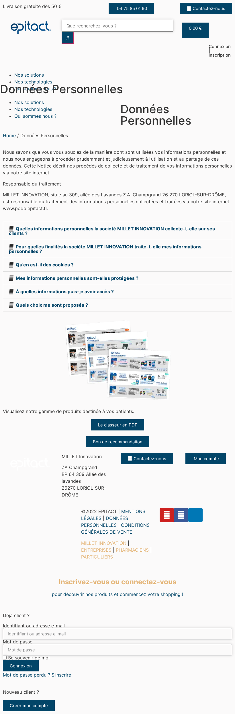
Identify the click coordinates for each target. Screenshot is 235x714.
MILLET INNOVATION (103, 543)
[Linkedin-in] (195, 515)
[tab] (117, 231)
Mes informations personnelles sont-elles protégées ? (77, 278)
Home (9, 135)
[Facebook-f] (181, 515)
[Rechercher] (68, 38)
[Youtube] (167, 515)
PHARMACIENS (132, 550)
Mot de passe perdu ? (26, 675)
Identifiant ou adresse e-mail (34, 625)
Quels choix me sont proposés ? (52, 305)
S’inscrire (61, 675)
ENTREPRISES (96, 550)
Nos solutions (29, 75)
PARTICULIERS (97, 557)
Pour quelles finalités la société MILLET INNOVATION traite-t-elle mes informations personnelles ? (105, 249)
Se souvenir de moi (28, 657)
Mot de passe (17, 641)
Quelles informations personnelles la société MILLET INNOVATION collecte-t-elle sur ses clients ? (112, 231)
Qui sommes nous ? (35, 116)
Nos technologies (33, 82)
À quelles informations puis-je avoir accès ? (65, 291)
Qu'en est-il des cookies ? (45, 265)
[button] (131, 8)
